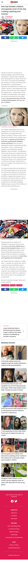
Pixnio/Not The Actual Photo (7, 239)
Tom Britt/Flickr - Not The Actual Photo (9, 126)
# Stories (19, 285)
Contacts (14, 516)
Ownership (14, 534)
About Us (14, 513)
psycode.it (14, 518)
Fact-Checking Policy (14, 526)
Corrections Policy (14, 529)
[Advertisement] (14, 56)
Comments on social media (14, 537)
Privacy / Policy (14, 545)
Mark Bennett (9, 16)
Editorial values (14, 532)
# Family (12, 285)
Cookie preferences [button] (14, 548)
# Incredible (5, 285)
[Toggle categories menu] (2, 2)
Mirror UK (5, 105)
